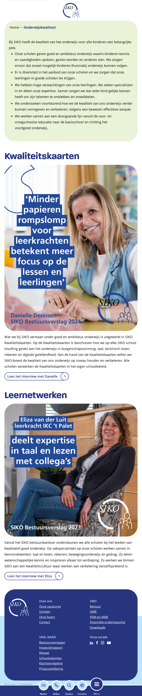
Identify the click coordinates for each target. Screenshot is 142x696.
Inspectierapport (51, 648)
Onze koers (47, 617)
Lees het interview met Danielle (32, 376)
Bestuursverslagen (52, 642)
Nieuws (44, 653)
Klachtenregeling (51, 663)
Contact (44, 622)
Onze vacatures (50, 606)
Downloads (98, 627)
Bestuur (95, 606)
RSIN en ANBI (99, 617)
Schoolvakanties (50, 658)
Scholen (44, 612)
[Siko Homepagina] (71, 10)
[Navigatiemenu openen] (96, 684)
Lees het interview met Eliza (29, 576)
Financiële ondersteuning (107, 622)
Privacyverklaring (51, 669)
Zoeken (69, 693)
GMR (93, 612)
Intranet (82, 693)
